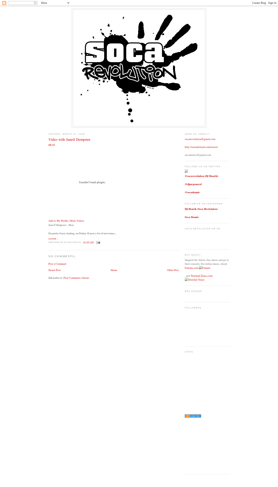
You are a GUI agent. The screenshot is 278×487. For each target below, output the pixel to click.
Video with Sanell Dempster (69, 139)
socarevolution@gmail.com (200, 139)
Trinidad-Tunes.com (201, 276)
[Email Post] (98, 242)
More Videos (77, 220)
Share (52, 239)
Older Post (173, 270)
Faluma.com (191, 268)
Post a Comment (57, 264)
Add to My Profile (58, 220)
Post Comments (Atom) (76, 278)
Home (114, 270)
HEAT (51, 145)
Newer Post (54, 270)
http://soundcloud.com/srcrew (201, 147)
